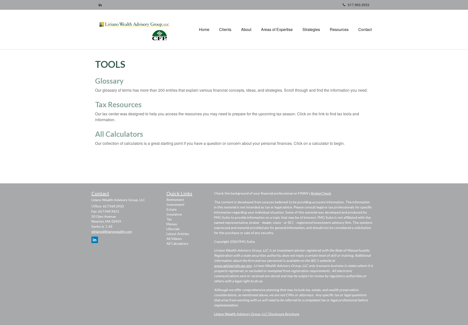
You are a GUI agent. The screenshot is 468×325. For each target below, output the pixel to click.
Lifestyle (173, 229)
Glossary (109, 80)
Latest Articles (177, 234)
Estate (171, 209)
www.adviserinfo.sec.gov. (233, 266)
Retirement (175, 199)
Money (171, 224)
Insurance (174, 214)
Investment (175, 204)
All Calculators (119, 133)
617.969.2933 (358, 4)
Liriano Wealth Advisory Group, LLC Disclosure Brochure (256, 314)
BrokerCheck (321, 193)
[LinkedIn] (100, 4)
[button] (225, 29)
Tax (169, 219)
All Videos (174, 238)
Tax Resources (118, 104)
